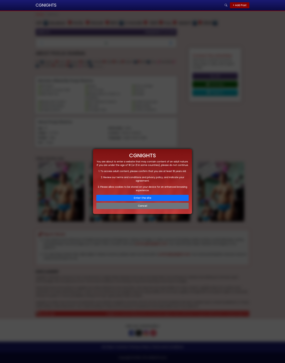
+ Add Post (240, 5)
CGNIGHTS (46, 5)
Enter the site (142, 198)
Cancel (142, 206)
